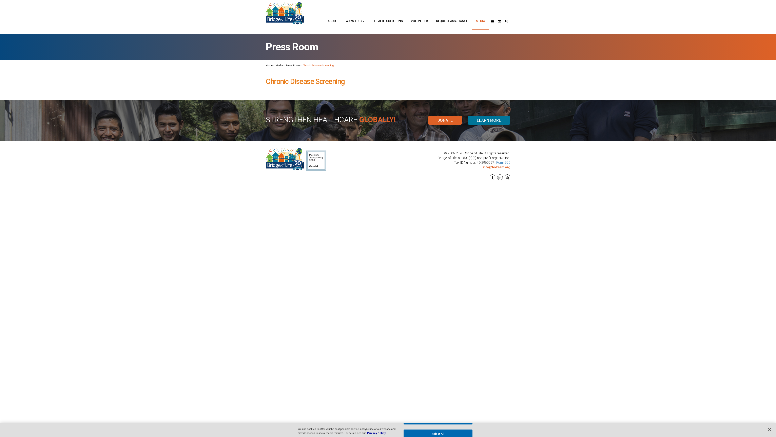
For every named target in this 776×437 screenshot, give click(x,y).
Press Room (293, 65)
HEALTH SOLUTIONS (388, 21)
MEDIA (480, 21)
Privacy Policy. (376, 432)
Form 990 (503, 162)
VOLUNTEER (419, 21)
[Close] (769, 429)
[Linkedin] (499, 177)
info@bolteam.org (496, 167)
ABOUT (333, 21)
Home (269, 65)
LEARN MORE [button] (489, 120)
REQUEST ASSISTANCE (452, 21)
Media (279, 65)
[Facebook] (492, 177)
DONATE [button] (445, 120)
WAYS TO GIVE (356, 21)
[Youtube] (507, 177)
